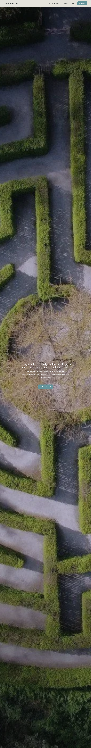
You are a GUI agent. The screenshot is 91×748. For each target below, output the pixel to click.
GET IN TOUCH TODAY (45, 386)
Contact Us (72, 3)
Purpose (53, 3)
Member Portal (82, 3)
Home (49, 3)
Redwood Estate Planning (11, 3)
